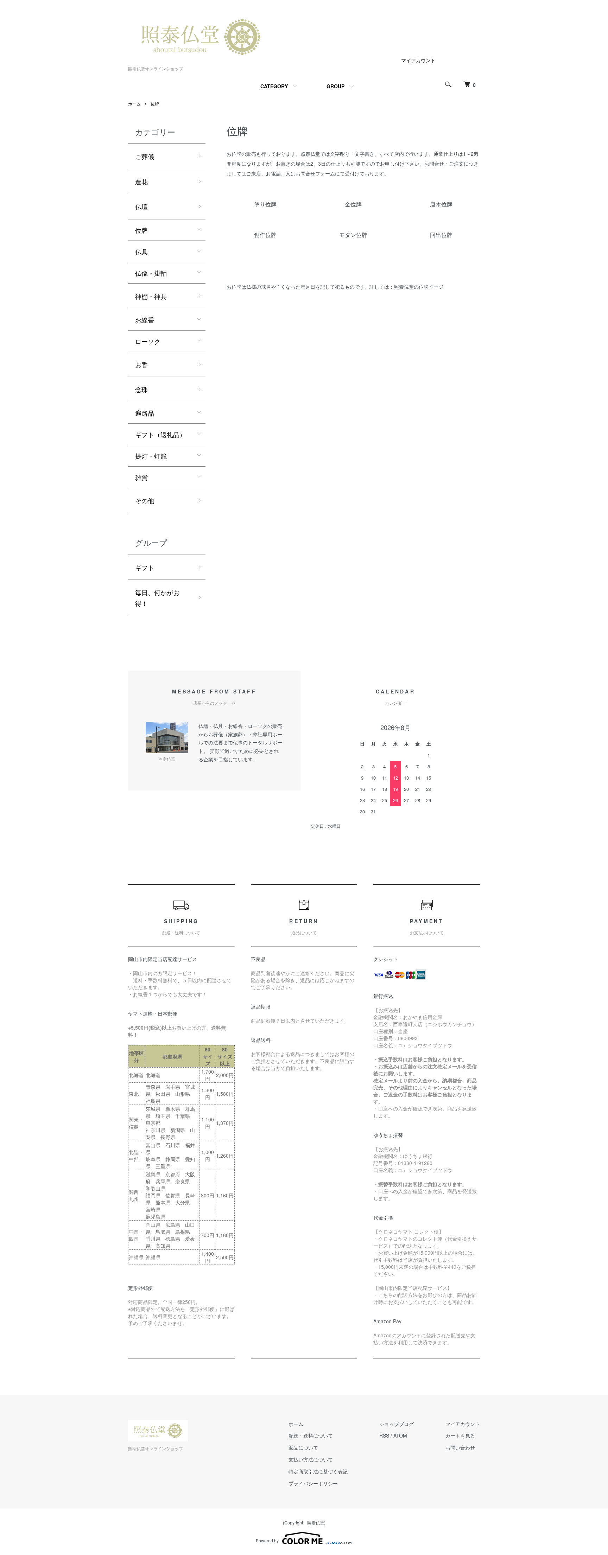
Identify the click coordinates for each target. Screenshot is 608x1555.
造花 (141, 181)
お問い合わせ (460, 1447)
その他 (144, 500)
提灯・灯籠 (151, 455)
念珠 (141, 389)
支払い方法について (311, 1459)
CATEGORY (274, 86)
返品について (303, 1447)
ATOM (400, 1435)
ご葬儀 (144, 156)
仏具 (141, 251)
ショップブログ (396, 1423)
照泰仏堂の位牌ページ (418, 286)
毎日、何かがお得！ (157, 598)
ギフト (144, 567)
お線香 (144, 319)
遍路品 (144, 412)
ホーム (134, 104)
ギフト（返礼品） (160, 434)
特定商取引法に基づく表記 (318, 1471)
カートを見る (460, 1435)
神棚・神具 (151, 296)
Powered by (267, 1540)
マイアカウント (418, 60)
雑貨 (141, 477)
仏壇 (141, 206)
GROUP (335, 86)
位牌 (155, 104)
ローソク (147, 341)
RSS (384, 1435)
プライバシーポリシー (313, 1483)
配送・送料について (311, 1435)
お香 (141, 364)
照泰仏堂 (315, 1522)
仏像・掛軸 (151, 272)
